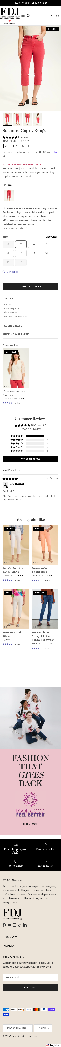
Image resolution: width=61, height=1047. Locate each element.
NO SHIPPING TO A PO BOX (30, 4)
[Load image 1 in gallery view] (30, 68)
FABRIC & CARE (12, 326)
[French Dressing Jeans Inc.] (10, 16)
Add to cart (31, 286)
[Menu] (23, 15)
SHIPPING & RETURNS (16, 334)
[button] (10, 137)
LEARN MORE (30, 824)
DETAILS (8, 298)
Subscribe (30, 987)
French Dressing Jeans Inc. (24, 1036)
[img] (10, 479)
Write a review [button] (30, 458)
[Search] (29, 15)
